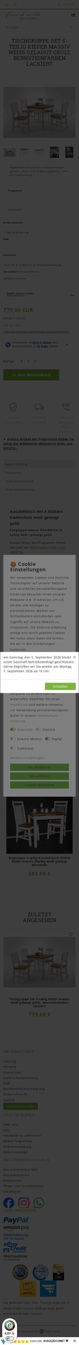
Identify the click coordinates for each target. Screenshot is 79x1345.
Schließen (60, 686)
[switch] (10, 1338)
